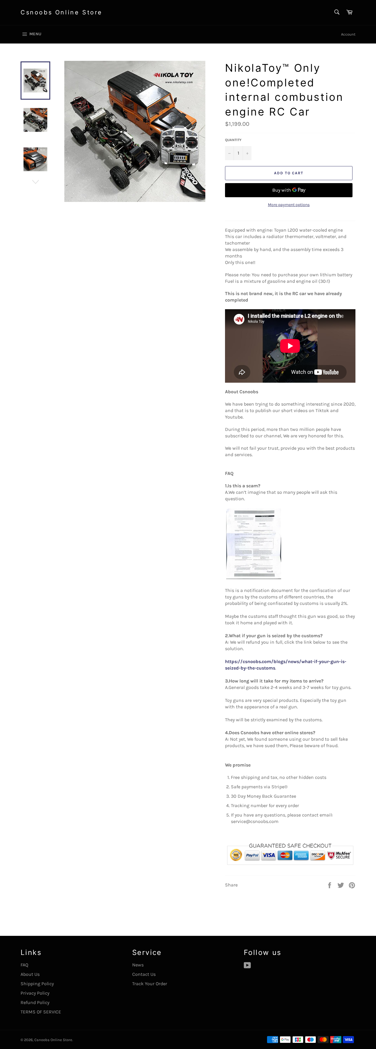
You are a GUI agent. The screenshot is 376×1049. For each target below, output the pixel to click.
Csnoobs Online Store (62, 12)
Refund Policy (35, 1002)
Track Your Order (149, 983)
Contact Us (144, 974)
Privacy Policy (35, 993)
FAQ (24, 965)
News (138, 965)
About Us (30, 974)
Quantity (233, 140)
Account (348, 34)
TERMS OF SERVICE (41, 1012)
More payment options (289, 204)
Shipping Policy (37, 983)
